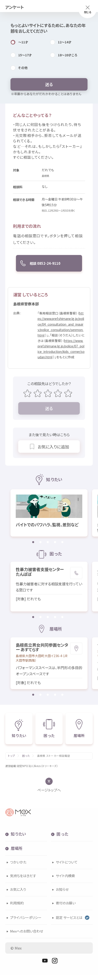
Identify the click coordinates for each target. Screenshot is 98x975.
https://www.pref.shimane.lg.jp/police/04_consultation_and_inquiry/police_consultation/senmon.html (61, 324)
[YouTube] (45, 961)
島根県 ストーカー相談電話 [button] (53, 756)
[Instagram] (54, 960)
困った (26, 756)
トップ (11, 756)
